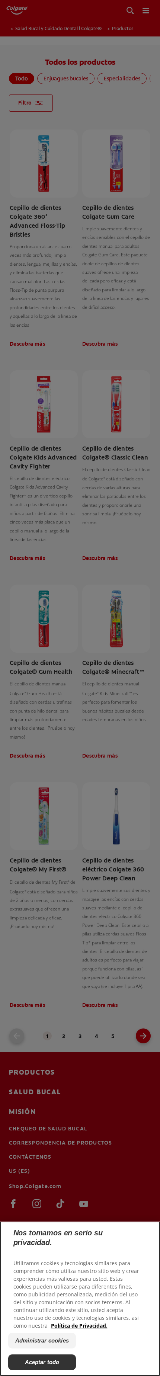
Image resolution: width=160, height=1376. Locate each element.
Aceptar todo (42, 1362)
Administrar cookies (42, 1340)
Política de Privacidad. (79, 1325)
